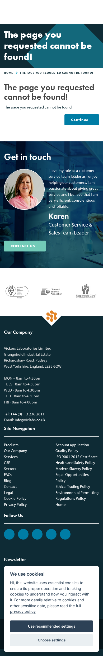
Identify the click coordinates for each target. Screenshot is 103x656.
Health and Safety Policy (75, 462)
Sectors (10, 468)
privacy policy (23, 611)
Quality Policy (66, 450)
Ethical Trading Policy (72, 486)
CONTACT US (23, 246)
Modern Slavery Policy (73, 468)
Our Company (15, 450)
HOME (8, 73)
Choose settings (51, 640)
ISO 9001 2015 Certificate (76, 456)
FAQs (8, 474)
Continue (79, 119)
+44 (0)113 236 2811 (27, 413)
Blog (7, 480)
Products (11, 444)
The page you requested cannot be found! (56, 73)
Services (11, 456)
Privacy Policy (15, 504)
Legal (8, 492)
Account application (72, 444)
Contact (10, 486)
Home (60, 504)
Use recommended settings (51, 626)
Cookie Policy (15, 498)
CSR (7, 462)
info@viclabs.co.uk (30, 419)
